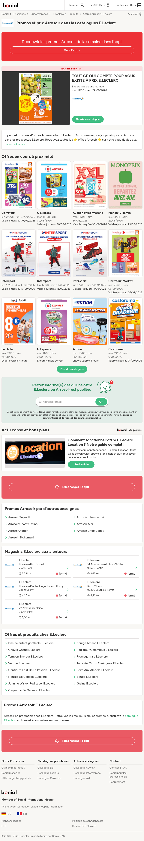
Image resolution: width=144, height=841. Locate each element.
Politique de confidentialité (87, 820)
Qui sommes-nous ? (13, 767)
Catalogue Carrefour (50, 778)
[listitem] (19, 193)
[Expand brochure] (36, 98)
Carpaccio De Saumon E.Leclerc (29, 690)
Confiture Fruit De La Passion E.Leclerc (34, 670)
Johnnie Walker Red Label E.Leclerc (32, 683)
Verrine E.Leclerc (19, 663)
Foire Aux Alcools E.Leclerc (95, 670)
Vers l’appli (72, 50)
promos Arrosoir (15, 144)
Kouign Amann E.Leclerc (93, 643)
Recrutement (117, 782)
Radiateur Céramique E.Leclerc (97, 650)
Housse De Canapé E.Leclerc (27, 676)
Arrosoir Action (18, 530)
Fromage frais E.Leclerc (92, 656)
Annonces (133, 14)
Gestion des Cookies (84, 826)
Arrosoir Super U (19, 517)
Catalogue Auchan (84, 767)
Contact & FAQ (118, 767)
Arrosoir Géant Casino (23, 524)
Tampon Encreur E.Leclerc (25, 656)
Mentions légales (11, 820)
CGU (4, 826)
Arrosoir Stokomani (21, 537)
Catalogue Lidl (46, 767)
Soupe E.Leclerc (87, 676)
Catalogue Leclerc (48, 773)
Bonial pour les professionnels (118, 774)
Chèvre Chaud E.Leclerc (24, 650)
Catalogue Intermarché (87, 773)
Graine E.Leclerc (87, 683)
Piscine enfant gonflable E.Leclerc (31, 643)
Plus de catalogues (72, 369)
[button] (72, 95)
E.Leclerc (58, 14)
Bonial (5, 14)
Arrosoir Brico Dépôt (90, 530)
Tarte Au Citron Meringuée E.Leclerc (101, 663)
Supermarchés (39, 14)
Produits (73, 14)
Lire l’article (81, 464)
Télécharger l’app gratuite (16, 778)
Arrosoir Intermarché (90, 517)
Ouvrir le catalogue (88, 119)
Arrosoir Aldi (85, 524)
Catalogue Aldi (82, 778)
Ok (101, 401)
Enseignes (20, 14)
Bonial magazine (11, 773)
